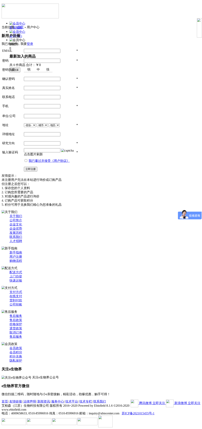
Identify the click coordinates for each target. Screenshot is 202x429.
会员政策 (15, 348)
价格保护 (15, 324)
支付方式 (15, 292)
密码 (5, 60)
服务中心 (57, 401)
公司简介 (15, 220)
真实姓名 (8, 88)
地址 (5, 125)
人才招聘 (15, 241)
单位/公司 (9, 116)
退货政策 (15, 328)
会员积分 (15, 352)
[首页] (30, 9)
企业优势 (15, 228)
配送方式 (15, 272)
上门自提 (15, 276)
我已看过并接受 (49, 160)
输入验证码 (10, 152)
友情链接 (15, 401)
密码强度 (8, 69)
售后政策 (15, 320)
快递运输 (15, 280)
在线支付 (15, 296)
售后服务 (15, 316)
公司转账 (15, 304)
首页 (20, 27)
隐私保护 (15, 360)
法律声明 (29, 401)
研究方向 (8, 143)
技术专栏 (85, 401)
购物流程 (15, 260)
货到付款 (15, 300)
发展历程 (15, 232)
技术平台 (71, 401)
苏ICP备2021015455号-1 (138, 413)
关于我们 (15, 216)
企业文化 (15, 224)
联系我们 (15, 237)
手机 (5, 106)
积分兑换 (15, 356)
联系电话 (8, 97)
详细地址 (8, 134)
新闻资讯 (43, 401)
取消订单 (15, 332)
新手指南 (15, 252)
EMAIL (7, 50)
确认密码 (8, 78)
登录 (30, 43)
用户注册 (15, 256)
